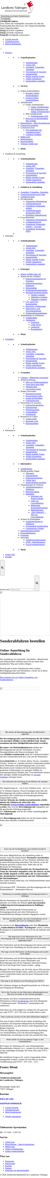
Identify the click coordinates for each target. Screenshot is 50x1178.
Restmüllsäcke (36, 329)
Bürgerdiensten (22, 925)
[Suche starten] (37, 583)
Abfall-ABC (10, 554)
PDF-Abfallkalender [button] (34, 114)
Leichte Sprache (11, 39)
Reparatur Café (32, 421)
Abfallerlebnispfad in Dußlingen (34, 488)
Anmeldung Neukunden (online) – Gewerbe (35, 225)
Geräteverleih (31, 419)
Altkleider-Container (39, 297)
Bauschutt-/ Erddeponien (36, 306)
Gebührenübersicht (33, 204)
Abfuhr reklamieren (13, 1116)
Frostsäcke (35, 322)
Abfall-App (9, 1142)
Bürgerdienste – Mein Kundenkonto (35, 123)
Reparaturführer (27, 141)
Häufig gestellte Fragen (30, 471)
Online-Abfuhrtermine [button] (35, 105)
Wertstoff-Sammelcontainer (37, 292)
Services (8, 53)
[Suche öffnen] (2, 568)
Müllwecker (25, 137)
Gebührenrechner (28, 128)
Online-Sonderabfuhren (30, 91)
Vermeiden (9, 339)
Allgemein (30, 473)
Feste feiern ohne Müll (35, 384)
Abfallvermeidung (28, 380)
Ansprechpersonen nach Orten (33, 194)
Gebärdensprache (12, 42)
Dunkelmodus (15, 16)
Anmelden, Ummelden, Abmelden (34, 192)
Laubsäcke (35, 327)
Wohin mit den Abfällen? (31, 276)
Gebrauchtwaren (32, 400)
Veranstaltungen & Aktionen (32, 485)
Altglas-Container (38, 295)
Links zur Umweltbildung (37, 502)
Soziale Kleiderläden (34, 398)
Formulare (25, 535)
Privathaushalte (27, 199)
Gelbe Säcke (36, 325)
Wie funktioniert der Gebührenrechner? (34, 131)
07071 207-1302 (6, 1099)
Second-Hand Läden (34, 396)
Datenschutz (10, 1163)
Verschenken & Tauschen (31, 403)
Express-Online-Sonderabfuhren (32, 99)
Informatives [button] (10, 430)
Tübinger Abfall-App (29, 144)
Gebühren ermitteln (33, 134)
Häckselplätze (31, 288)
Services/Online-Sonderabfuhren (25, 805)
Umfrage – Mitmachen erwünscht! (34, 378)
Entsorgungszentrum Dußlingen (34, 284)
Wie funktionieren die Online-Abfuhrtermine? (40, 110)
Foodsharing (31, 414)
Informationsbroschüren (30, 531)
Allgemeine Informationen (36, 201)
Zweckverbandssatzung (35, 544)
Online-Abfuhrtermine (40, 107)
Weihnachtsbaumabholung (36, 313)
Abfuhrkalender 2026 (39, 116)
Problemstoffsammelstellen (36, 290)
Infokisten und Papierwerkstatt (37, 497)
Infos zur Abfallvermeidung (37, 382)
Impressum (9, 1161)
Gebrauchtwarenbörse (29, 125)
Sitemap (8, 1168)
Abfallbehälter (31, 318)
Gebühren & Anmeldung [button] (15, 154)
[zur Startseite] (17, 13)
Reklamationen (27, 139)
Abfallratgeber (26, 469)
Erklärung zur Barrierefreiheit (17, 1170)
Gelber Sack (31, 480)
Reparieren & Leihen (29, 417)
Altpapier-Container (39, 299)
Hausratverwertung (33, 394)
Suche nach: (5, 589)
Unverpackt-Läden (33, 389)
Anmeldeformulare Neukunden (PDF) (33, 211)
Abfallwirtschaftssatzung (36, 540)
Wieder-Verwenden (28, 391)
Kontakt (8, 557)
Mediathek (30, 494)
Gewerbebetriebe (27, 217)
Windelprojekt (31, 387)
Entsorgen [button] (9, 236)
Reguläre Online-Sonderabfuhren (33, 94)
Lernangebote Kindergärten (37, 526)
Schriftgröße (5, 19)
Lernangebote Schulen (35, 528)
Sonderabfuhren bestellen (36, 482)
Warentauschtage (32, 410)
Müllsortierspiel (37, 510)
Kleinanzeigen (31, 407)
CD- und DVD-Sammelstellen (32, 303)
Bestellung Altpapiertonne (36, 215)
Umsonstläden (31, 412)
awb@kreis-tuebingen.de (11, 1103)
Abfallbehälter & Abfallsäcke (32, 315)
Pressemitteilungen (28, 533)
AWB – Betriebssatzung (35, 542)
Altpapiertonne (32, 476)
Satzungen (25, 538)
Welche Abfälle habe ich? (31, 274)
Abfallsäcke (30, 320)
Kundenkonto (23, 1001)
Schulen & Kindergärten (30, 519)
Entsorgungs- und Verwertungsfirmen (33, 310)
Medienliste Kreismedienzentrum (39, 506)
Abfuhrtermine (26, 102)
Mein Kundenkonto (13, 44)
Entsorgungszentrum (34, 478)
